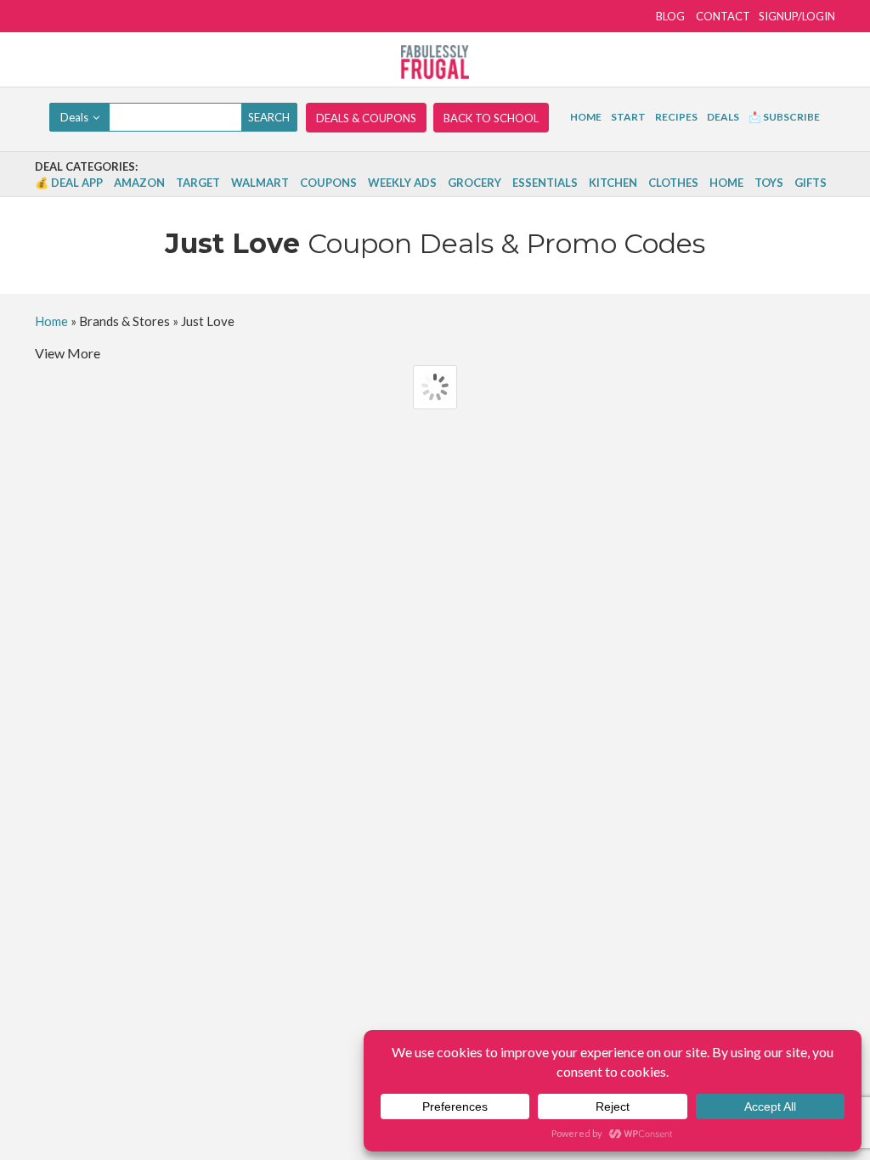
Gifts (810, 182)
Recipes (676, 116)
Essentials (545, 182)
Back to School (491, 118)
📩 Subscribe (784, 116)
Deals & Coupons (366, 118)
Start (628, 116)
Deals (723, 116)
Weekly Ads (402, 182)
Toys (768, 182)
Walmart (260, 182)
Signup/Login (797, 16)
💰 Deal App (69, 182)
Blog (670, 16)
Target (198, 182)
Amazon (139, 182)
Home (586, 116)
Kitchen (613, 182)
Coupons (328, 182)
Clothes (673, 182)
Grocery (474, 182)
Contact (723, 16)
